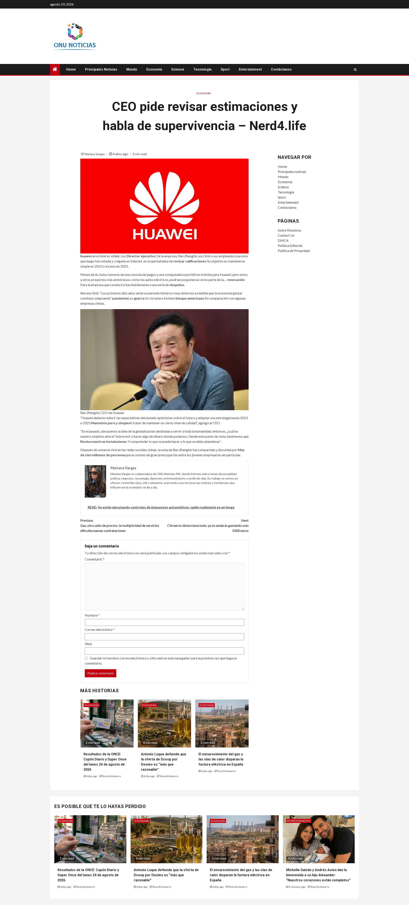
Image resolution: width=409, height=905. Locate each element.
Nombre (92, 615)
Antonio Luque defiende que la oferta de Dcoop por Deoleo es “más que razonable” (166, 875)
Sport (225, 69)
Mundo (131, 69)
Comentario (94, 559)
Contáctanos (281, 69)
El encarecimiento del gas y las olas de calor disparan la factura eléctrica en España (221, 759)
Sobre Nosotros (289, 230)
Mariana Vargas (95, 154)
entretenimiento (298, 820)
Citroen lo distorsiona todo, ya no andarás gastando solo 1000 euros (208, 525)
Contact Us (286, 235)
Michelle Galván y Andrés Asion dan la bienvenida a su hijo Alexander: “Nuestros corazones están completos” (318, 875)
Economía (154, 69)
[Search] (355, 69)
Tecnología (202, 69)
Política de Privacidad (294, 251)
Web (88, 644)
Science (177, 69)
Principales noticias (101, 69)
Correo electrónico (100, 629)
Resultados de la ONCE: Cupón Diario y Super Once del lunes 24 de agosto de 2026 (88, 875)
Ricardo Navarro (111, 776)
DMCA (283, 240)
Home (71, 69)
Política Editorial (290, 245)
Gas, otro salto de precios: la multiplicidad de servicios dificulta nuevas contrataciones (119, 525)
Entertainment (250, 69)
